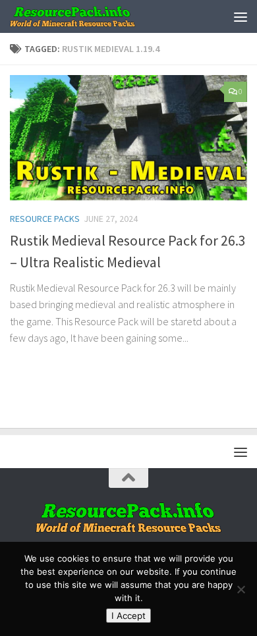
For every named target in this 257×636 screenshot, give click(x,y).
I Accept (128, 615)
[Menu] (240, 16)
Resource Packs (45, 219)
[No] (240, 589)
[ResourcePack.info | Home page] (94, 16)
